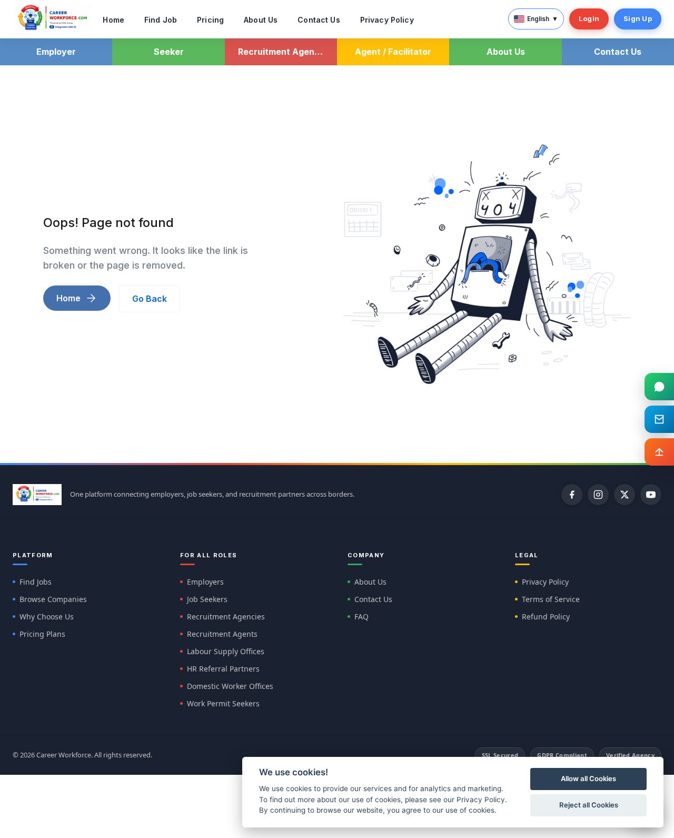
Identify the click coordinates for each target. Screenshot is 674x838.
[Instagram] (598, 494)
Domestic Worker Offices (230, 686)
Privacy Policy (387, 19)
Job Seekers (207, 599)
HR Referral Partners (223, 669)
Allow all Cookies (588, 778)
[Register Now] (659, 452)
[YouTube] (650, 494)
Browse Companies (53, 599)
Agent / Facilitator (393, 51)
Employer (56, 51)
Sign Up (637, 18)
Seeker (169, 51)
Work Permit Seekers (223, 703)
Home (113, 19)
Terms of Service (551, 599)
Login (589, 18)
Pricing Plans (42, 634)
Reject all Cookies (588, 805)
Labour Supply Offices (225, 651)
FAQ (361, 617)
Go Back (149, 298)
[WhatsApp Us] (659, 386)
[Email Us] (659, 419)
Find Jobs (35, 582)
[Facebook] (571, 494)
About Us (260, 19)
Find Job (160, 19)
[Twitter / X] (624, 494)
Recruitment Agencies (226, 617)
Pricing (210, 19)
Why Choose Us (46, 617)
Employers (205, 582)
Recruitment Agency (281, 51)
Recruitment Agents (222, 634)
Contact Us (319, 19)
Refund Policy (546, 617)
